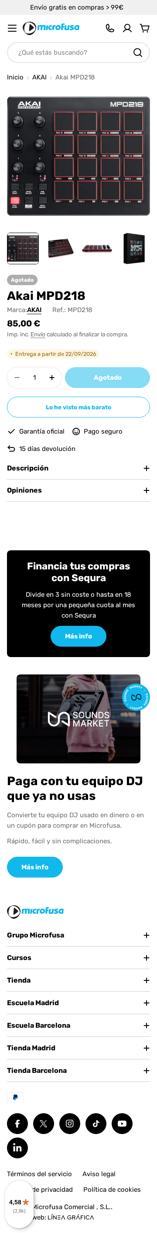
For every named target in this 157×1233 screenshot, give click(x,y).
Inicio (15, 77)
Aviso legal (99, 1174)
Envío (38, 334)
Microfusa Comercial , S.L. (71, 1207)
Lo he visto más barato (78, 407)
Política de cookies (112, 1190)
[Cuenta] (127, 28)
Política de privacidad (40, 1190)
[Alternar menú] (12, 28)
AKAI (39, 77)
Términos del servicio (39, 1174)
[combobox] (78, 52)
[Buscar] (138, 52)
